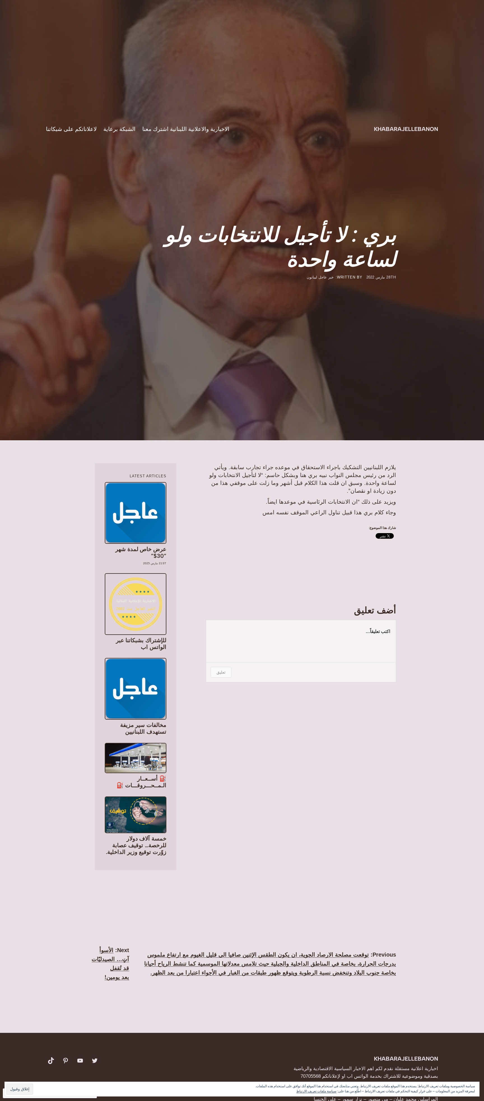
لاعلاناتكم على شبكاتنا (71, 129)
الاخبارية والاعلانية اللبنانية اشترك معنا (185, 129)
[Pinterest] (66, 1061)
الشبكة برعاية (119, 129)
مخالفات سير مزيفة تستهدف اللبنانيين (143, 728)
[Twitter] (95, 1061)
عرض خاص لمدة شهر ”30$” (140, 552)
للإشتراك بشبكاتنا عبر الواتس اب (141, 643)
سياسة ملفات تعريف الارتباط (316, 1091)
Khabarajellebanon (406, 129)
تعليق (221, 672)
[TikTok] (51, 1061)
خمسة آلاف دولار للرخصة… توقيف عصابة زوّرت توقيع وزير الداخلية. (136, 845)
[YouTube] (80, 1061)
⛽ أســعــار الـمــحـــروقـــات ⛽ (141, 782)
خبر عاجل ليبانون (320, 277)
